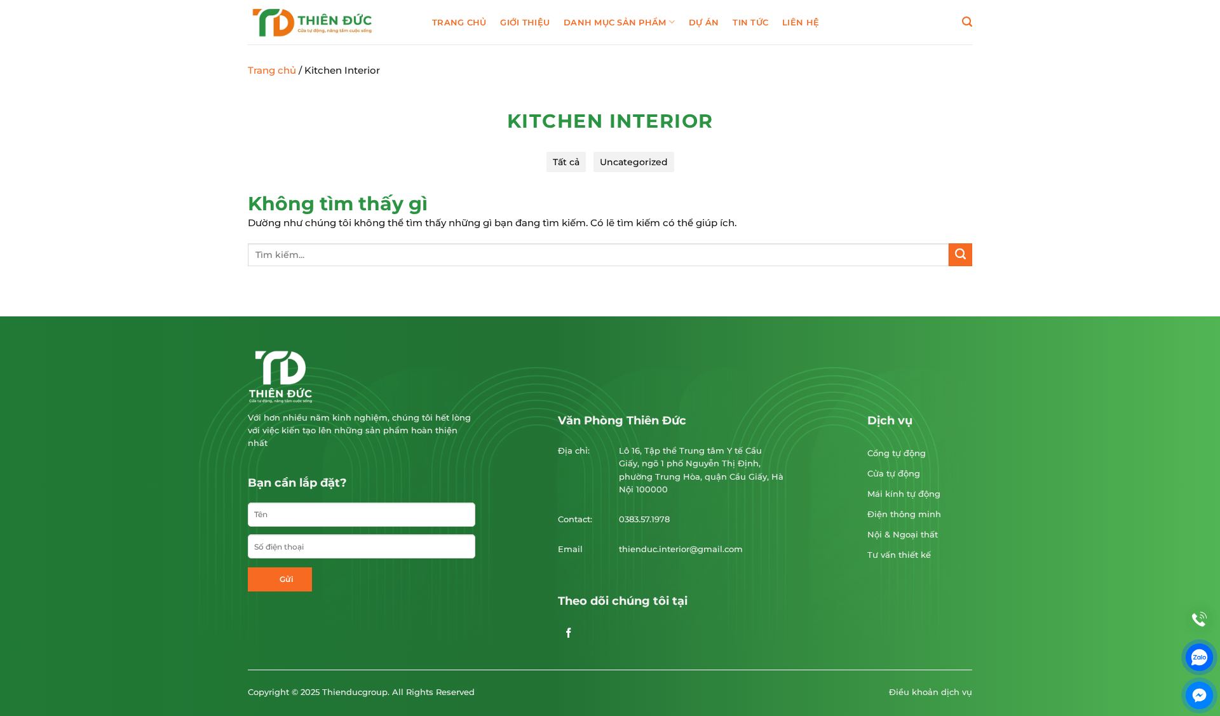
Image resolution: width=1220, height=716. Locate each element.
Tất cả (566, 162)
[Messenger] (1199, 695)
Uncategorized (634, 162)
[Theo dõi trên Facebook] (569, 636)
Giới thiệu (525, 22)
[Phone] (1199, 619)
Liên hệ (800, 22)
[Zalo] (1199, 657)
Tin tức (750, 22)
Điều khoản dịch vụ (930, 692)
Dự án (704, 22)
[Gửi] (960, 254)
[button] (967, 22)
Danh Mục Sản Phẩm (615, 22)
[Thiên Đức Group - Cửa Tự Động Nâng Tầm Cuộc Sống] (330, 22)
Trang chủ (459, 22)
